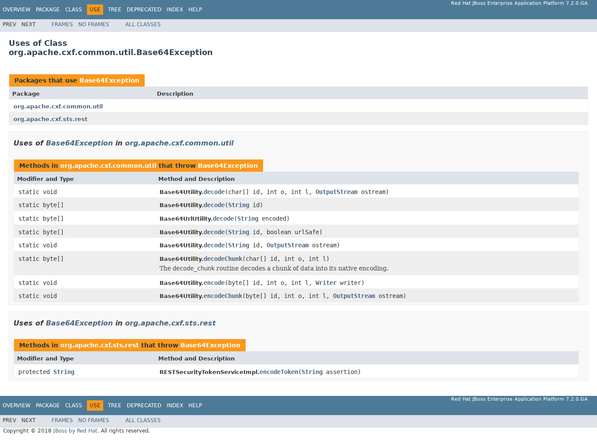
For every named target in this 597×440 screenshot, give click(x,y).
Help (195, 10)
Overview (17, 10)
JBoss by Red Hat (75, 431)
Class (73, 10)
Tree (114, 10)
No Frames (93, 24)
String (238, 204)
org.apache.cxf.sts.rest (50, 119)
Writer (326, 282)
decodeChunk (223, 258)
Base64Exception (109, 80)
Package (48, 10)
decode (214, 191)
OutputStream (337, 191)
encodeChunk (223, 295)
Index (175, 10)
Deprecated (144, 10)
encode (214, 282)
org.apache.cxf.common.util (58, 106)
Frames (62, 24)
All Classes (143, 24)
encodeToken (279, 371)
